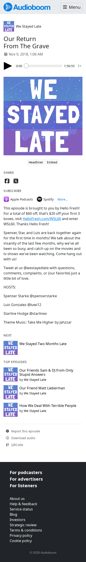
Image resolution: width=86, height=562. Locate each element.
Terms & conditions (26, 530)
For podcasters (26, 472)
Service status (21, 509)
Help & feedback (23, 503)
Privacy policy (21, 535)
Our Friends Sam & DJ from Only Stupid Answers (46, 372)
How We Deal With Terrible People (47, 405)
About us (17, 498)
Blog (13, 514)
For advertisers (26, 479)
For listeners (23, 486)
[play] (8, 66)
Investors (17, 519)
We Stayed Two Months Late (43, 343)
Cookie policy (21, 540)
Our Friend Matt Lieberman (42, 388)
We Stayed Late (28, 26)
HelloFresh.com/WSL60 (42, 218)
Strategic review (23, 525)
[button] (71, 7)
